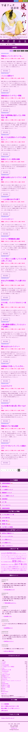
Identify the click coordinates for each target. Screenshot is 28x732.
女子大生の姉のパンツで (9, 589)
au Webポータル (6, 677)
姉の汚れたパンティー (9, 641)
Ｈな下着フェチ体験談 (7, 527)
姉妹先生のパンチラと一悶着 (11, 95)
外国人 (24, 561)
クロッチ (15, 555)
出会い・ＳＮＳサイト (7, 545)
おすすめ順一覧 (6, 517)
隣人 (18, 570)
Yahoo (3, 663)
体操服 (13, 558)
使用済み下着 (21, 558)
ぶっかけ (23, 553)
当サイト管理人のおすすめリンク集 (10, 706)
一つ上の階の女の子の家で (10, 199)
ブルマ (18, 557)
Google (4, 662)
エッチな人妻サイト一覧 (8, 514)
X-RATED (10, 553)
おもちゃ (18, 553)
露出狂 (23, 570)
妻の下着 (11, 564)
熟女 (19, 568)
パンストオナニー (7, 219)
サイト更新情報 (5, 704)
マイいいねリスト (6, 505)
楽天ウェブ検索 (6, 687)
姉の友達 (3, 566)
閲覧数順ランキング (7, 492)
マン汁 (4, 558)
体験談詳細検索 (6, 508)
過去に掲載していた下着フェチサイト (10, 708)
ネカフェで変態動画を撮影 (10, 239)
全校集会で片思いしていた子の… (12, 366)
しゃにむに (5, 672)
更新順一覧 (6, 523)
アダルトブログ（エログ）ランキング (11, 680)
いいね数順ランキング (7, 489)
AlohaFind (4, 679)
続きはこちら (4, 693)
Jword (3, 690)
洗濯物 (14, 568)
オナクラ (10, 555)
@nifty (3, 688)
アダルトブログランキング (7, 718)
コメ (26, 50)
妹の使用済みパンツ (8, 628)
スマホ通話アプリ (6, 542)
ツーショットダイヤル (7, 536)
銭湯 (15, 570)
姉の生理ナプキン (8, 616)
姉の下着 (21, 564)
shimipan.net (14, 728)
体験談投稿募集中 (7, 483)
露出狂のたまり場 (6, 669)
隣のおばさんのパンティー (10, 346)
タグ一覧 (4, 502)
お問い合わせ (4, 710)
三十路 (9, 558)
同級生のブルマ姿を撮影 (9, 426)
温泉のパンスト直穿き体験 (10, 159)
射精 (11, 566)
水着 (5, 568)
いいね (22, 50)
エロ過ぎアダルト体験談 (8, 666)
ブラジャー (12, 557)
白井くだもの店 (6, 674)
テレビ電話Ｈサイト (7, 539)
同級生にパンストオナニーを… (12, 56)
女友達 (4, 564)
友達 (6, 561)
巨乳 (15, 567)
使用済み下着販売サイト (8, 533)
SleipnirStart (5, 691)
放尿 (24, 566)
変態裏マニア (5, 676)
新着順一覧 (5, 520)
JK (3, 553)
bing (3, 668)
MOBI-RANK (5, 683)
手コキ (20, 566)
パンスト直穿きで (7, 76)
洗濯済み (9, 568)
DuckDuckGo (5, 671)
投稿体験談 (4, 498)
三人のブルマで (6, 386)
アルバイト (4, 555)
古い (15, 50)
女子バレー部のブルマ (9, 651)
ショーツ (20, 555)
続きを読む (5, 70)
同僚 (10, 561)
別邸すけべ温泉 (6, 685)
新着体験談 (5, 486)
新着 (11, 50)
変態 (16, 561)
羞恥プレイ (7, 570)
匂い (3, 561)
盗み (22, 568)
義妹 (12, 570)
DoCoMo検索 (5, 665)
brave (3, 682)
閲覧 (18, 50)
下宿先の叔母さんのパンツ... (10, 603)
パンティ (6, 557)
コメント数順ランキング (8, 495)
